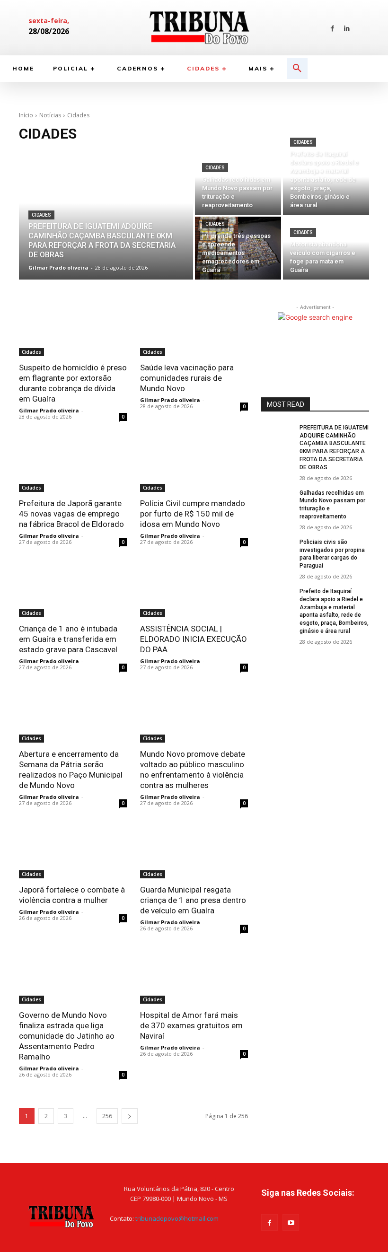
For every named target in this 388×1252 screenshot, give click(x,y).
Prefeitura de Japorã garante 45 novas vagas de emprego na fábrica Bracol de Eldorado (71, 514)
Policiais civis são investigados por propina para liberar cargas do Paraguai (332, 554)
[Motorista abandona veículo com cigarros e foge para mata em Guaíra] (326, 248)
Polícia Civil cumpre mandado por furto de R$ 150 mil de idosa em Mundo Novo (192, 514)
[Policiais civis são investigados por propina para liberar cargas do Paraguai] (277, 549)
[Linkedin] (347, 28)
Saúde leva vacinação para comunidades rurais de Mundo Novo (187, 378)
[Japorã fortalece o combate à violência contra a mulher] (73, 851)
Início (26, 115)
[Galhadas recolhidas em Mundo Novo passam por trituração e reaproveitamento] (238, 183)
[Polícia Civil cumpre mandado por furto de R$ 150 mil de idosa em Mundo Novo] (194, 465)
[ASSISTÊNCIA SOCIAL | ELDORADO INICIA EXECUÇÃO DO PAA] (194, 590)
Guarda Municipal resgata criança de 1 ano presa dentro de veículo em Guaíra (193, 900)
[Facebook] (332, 28)
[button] (297, 68)
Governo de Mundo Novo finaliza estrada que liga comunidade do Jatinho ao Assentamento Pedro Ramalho (67, 1035)
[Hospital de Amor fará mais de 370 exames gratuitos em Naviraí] (194, 977)
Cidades (41, 215)
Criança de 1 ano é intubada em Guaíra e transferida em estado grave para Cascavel (68, 639)
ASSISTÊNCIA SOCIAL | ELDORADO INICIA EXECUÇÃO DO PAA (193, 639)
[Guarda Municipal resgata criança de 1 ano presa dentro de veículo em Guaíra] (194, 851)
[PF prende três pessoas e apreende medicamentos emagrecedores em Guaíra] (238, 248)
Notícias (50, 115)
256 (107, 1116)
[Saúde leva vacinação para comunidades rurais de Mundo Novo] (194, 329)
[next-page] (130, 1116)
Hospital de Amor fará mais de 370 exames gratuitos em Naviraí (191, 1025)
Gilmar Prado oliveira (49, 410)
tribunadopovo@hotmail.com (177, 1218)
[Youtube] (290, 1222)
